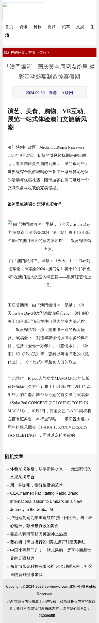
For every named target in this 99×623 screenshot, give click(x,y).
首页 (9, 27)
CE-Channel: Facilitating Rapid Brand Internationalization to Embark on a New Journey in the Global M (46, 501)
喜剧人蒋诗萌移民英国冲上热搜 (38, 534)
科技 (38, 27)
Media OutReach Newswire (61, 147)
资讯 (23, 27)
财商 (52, 27)
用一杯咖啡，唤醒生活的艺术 (36, 485)
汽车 (66, 27)
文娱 (80, 27)
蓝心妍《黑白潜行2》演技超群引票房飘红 (48, 542)
